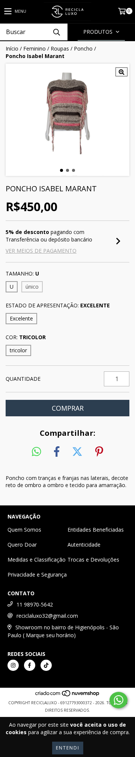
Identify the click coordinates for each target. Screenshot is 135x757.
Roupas (60, 48)
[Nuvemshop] (67, 695)
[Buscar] (56, 32)
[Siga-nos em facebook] (29, 665)
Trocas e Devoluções (93, 559)
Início (12, 48)
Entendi (68, 748)
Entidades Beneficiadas (96, 529)
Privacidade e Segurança (37, 574)
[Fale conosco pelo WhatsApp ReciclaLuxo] (119, 700)
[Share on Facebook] (56, 451)
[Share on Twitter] (77, 451)
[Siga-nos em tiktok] (46, 665)
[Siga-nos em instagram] (13, 665)
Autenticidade (84, 544)
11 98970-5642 (34, 604)
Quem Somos (24, 529)
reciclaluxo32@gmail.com (47, 615)
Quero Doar (22, 544)
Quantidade (23, 378)
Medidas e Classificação (37, 559)
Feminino (34, 48)
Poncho (83, 48)
